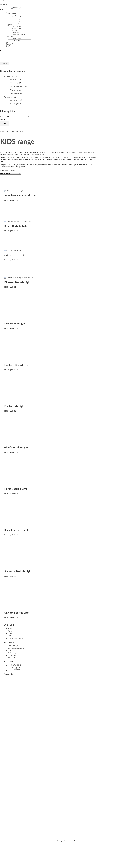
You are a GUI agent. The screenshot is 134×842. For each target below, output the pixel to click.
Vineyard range (15, 90)
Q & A (8, 46)
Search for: (3, 60)
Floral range (14, 79)
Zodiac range (14, 93)
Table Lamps (8, 97)
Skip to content (5, 1)
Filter (4, 124)
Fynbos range (15, 100)
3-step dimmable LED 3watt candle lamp (34, 157)
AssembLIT (4, 4)
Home (2, 131)
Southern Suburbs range (18, 86)
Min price (3, 116)
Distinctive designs (18, 34)
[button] (46, 10)
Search (4, 63)
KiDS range (16, 40)
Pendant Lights (9, 76)
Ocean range (14, 83)
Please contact (5, 167)
